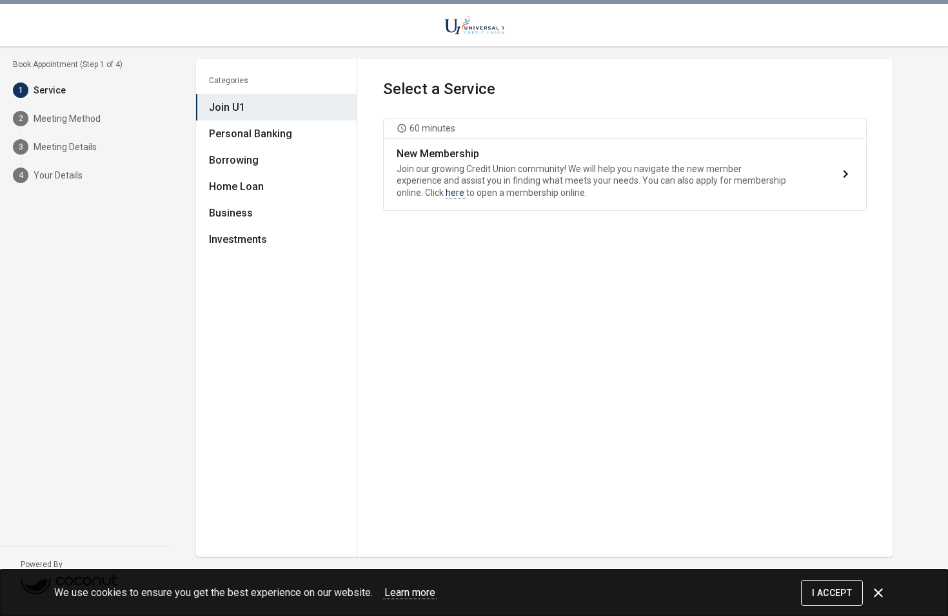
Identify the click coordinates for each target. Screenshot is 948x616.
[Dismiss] (878, 592)
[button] (625, 165)
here (456, 193)
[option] (276, 107)
